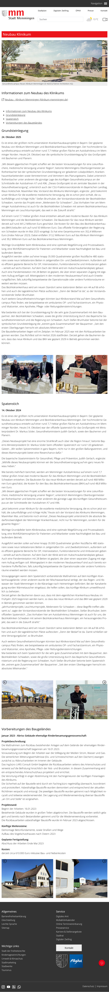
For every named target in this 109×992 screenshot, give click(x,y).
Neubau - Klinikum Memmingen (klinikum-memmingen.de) (36, 99)
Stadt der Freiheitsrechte (13, 950)
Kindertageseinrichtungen (14, 954)
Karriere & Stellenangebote (69, 931)
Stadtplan (42, 10)
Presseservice (62, 927)
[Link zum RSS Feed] (13, 987)
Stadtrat (60, 935)
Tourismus (6, 970)
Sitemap (5, 927)
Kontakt (104, 10)
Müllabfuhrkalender (65, 920)
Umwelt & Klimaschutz (12, 958)
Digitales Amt (62, 916)
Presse (91, 10)
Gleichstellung (8, 920)
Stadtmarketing (9, 962)
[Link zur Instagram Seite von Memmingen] (3, 987)
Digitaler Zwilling (61, 10)
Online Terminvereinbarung (69, 923)
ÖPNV (78, 10)
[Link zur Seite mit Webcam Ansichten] (105, 19)
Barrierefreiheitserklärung (14, 916)
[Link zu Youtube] (8, 987)
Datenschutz (88, 986)
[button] (104, 357)
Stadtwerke (7, 966)
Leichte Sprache (9, 923)
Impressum (102, 986)
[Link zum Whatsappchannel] (19, 987)
